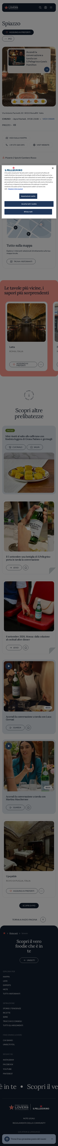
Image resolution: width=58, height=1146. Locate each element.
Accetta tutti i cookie (29, 204)
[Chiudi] (53, 168)
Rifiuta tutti (28, 212)
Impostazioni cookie (28, 196)
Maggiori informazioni (15, 189)
